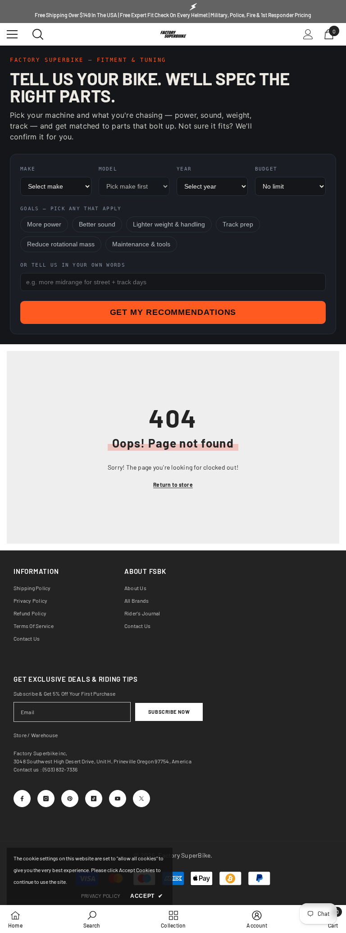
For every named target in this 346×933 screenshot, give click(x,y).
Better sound (97, 224)
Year (184, 169)
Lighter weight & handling (169, 224)
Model (108, 169)
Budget (266, 169)
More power (44, 224)
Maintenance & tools (141, 244)
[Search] (37, 34)
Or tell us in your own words (72, 265)
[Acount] (308, 34)
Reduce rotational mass (61, 244)
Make (27, 169)
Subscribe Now (169, 712)
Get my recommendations (173, 312)
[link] (91, 919)
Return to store (173, 484)
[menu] (12, 34)
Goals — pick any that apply (71, 209)
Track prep (238, 224)
